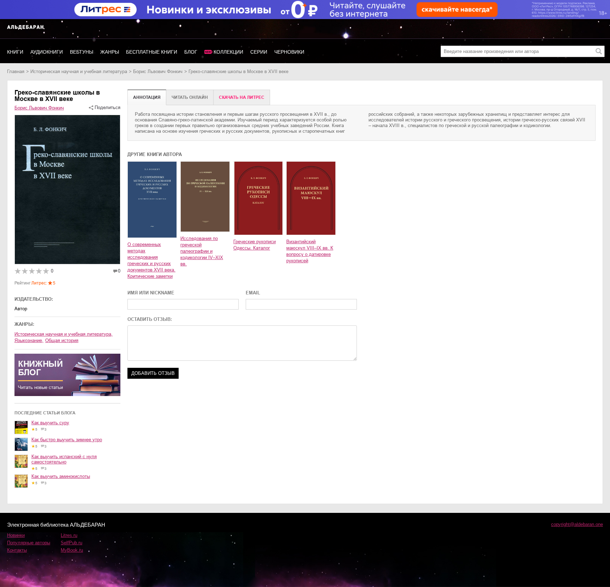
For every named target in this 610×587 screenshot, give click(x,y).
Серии (258, 52)
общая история (61, 340)
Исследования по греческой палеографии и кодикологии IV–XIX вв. (201, 251)
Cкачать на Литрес (241, 97)
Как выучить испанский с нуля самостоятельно (64, 459)
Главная (15, 71)
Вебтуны (81, 52)
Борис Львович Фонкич (158, 71)
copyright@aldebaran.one (577, 524)
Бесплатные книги (151, 52)
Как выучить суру (50, 422)
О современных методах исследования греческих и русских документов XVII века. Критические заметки (151, 260)
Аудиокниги (46, 52)
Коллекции (228, 52)
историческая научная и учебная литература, (63, 334)
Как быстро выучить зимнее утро (66, 439)
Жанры (109, 52)
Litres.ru (69, 535)
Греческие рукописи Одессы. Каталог (254, 245)
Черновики (289, 52)
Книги (15, 52)
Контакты (17, 550)
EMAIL (253, 292)
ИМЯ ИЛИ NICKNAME (150, 292)
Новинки (16, 535)
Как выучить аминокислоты (60, 476)
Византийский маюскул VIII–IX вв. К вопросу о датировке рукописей (309, 251)
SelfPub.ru (71, 542)
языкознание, (28, 340)
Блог (190, 52)
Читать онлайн (190, 97)
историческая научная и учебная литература (78, 71)
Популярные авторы (28, 542)
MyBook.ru (72, 550)
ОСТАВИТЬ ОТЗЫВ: (149, 319)
